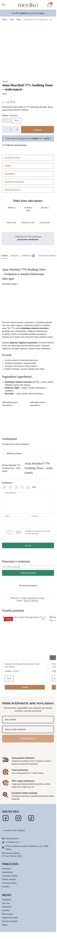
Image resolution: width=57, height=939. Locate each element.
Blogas (4, 925)
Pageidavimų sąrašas (10, 918)
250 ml (7, 120)
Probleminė (34, 600)
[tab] (4, 255)
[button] (50, 5)
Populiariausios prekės (36, 598)
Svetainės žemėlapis (10, 921)
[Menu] (6, 5)
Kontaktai (6, 887)
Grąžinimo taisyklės (10, 876)
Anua (4, 94)
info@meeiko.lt (12, 838)
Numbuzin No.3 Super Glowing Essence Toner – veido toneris (23, 665)
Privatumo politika (9, 883)
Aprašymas (14, 256)
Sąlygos (41, 13)
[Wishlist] (43, 619)
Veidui (11, 19)
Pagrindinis (6, 900)
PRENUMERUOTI (28, 738)
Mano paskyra (7, 914)
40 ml (17, 120)
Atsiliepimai (28, 256)
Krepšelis (5, 910)
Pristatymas (6, 869)
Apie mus (6, 903)
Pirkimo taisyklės (9, 879)
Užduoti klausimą (28, 573)
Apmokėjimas (7, 872)
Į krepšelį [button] (24, 687)
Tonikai (18, 19)
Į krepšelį (37, 130)
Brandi (26, 600)
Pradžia (4, 19)
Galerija (4, 256)
